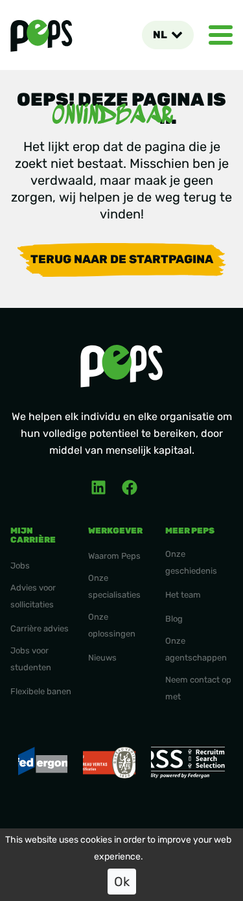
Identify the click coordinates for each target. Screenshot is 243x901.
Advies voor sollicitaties (33, 596)
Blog (174, 619)
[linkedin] (98, 487)
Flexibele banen (40, 691)
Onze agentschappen (196, 649)
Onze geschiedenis (191, 562)
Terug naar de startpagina (121, 259)
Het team (183, 595)
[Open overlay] (221, 35)
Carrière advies (39, 628)
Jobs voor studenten (30, 659)
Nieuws (102, 657)
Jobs (20, 565)
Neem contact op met (198, 688)
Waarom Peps (114, 556)
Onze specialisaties (114, 586)
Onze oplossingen (111, 625)
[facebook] (129, 487)
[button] (168, 35)
